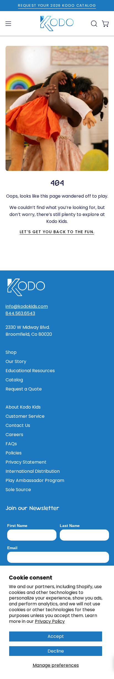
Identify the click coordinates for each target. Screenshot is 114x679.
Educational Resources (30, 370)
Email (12, 548)
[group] (57, 5)
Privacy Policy (50, 621)
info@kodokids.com (27, 306)
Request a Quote (24, 389)
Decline (56, 651)
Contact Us (18, 425)
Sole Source (18, 489)
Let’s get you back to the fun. (57, 231)
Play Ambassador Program (35, 480)
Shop (11, 352)
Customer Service (25, 416)
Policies (14, 453)
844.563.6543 (20, 313)
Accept (56, 636)
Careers (14, 434)
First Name (17, 525)
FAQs (11, 444)
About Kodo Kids (23, 407)
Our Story (16, 361)
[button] (93, 24)
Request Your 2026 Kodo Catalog (57, 5)
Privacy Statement (26, 462)
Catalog (14, 380)
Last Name (70, 525)
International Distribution (33, 471)
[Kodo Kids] (57, 24)
